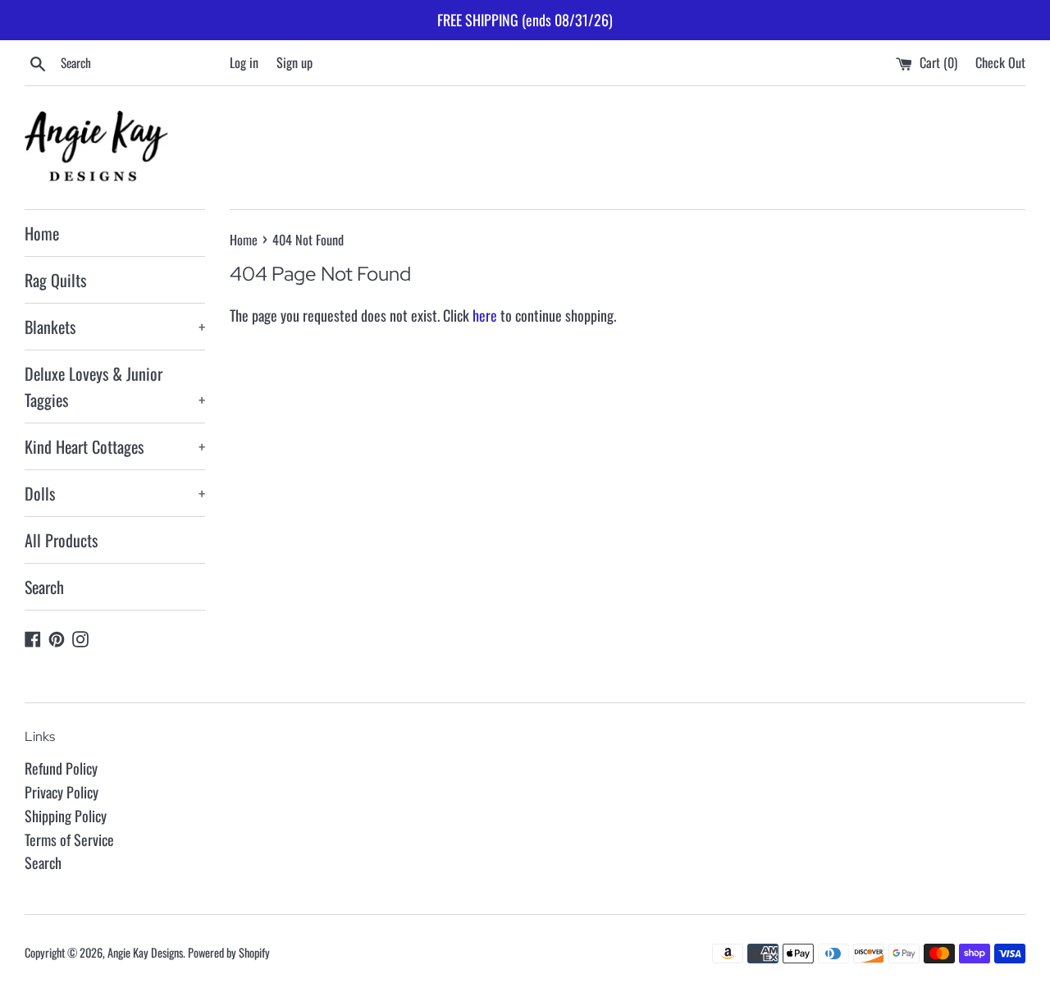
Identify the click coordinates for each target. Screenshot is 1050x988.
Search (44, 586)
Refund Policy (61, 768)
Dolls (115, 493)
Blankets (115, 326)
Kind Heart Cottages (115, 446)
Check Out (1000, 62)
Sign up (294, 62)
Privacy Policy (61, 792)
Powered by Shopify (229, 952)
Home (42, 233)
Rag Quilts (55, 280)
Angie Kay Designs (145, 952)
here (484, 315)
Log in (244, 62)
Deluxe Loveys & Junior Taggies (115, 386)
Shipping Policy (66, 815)
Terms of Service (69, 839)
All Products (61, 540)
